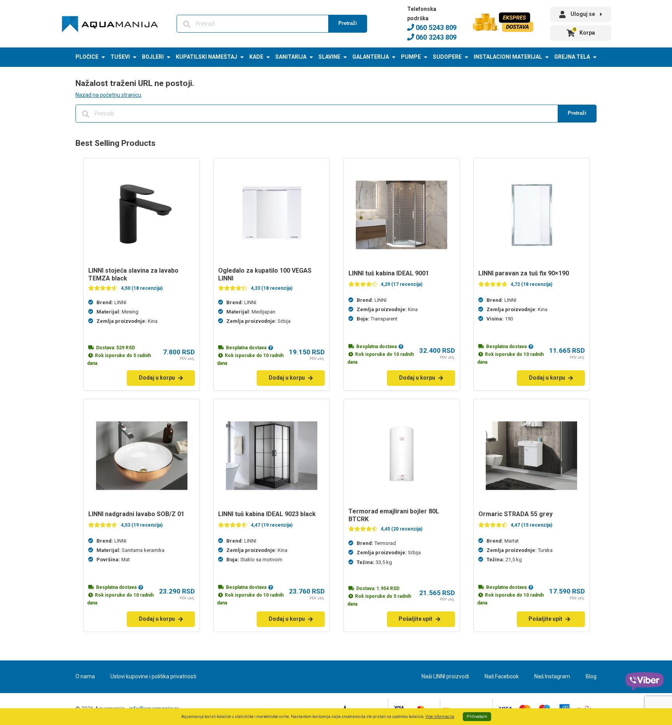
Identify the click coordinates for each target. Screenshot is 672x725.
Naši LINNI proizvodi (445, 676)
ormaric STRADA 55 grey (515, 514)
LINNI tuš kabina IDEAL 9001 (388, 273)
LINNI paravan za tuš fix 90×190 (523, 273)
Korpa (584, 31)
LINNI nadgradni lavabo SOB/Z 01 (136, 514)
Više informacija (439, 716)
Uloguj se (582, 14)
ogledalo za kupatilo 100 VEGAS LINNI (265, 274)
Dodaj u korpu (157, 378)
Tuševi (120, 57)
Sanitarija (290, 57)
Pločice (86, 57)
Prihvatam (477, 716)
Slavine (329, 57)
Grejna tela (572, 57)
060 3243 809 (435, 37)
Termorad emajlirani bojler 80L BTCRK (393, 515)
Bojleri (153, 57)
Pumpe (411, 57)
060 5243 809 (435, 27)
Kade (256, 57)
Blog (591, 676)
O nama (85, 676)
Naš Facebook (502, 676)
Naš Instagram (552, 676)
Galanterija (370, 57)
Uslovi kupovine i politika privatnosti (153, 676)
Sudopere (447, 57)
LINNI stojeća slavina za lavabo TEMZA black (133, 274)
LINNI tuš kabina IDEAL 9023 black (267, 514)
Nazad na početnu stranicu (108, 95)
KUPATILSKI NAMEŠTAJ (206, 57)
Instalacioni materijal (508, 57)
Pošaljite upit (415, 619)
